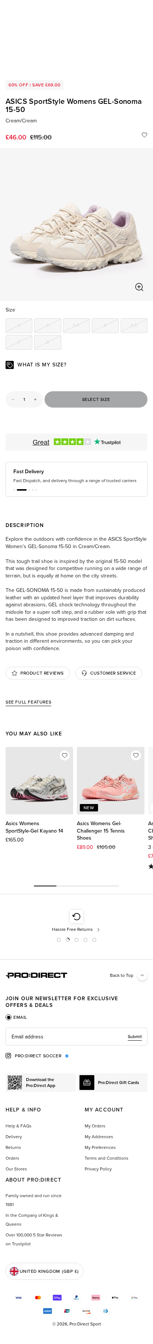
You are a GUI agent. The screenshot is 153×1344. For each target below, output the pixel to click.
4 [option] (25, 326)
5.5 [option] (81, 326)
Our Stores (16, 1175)
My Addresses (99, 1142)
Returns (13, 1153)
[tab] (16, 1023)
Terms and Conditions (106, 1164)
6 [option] (111, 326)
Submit (135, 1042)
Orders (12, 1164)
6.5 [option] (139, 326)
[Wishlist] (144, 135)
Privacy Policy (98, 1175)
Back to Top (121, 981)
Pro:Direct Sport (85, 1330)
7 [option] (25, 343)
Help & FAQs (19, 1132)
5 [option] (53, 326)
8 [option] (53, 343)
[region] (76, 224)
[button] (14, 496)
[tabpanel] (76, 1042)
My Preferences (100, 1153)
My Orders (95, 1132)
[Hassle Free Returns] (76, 927)
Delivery (14, 1142)
